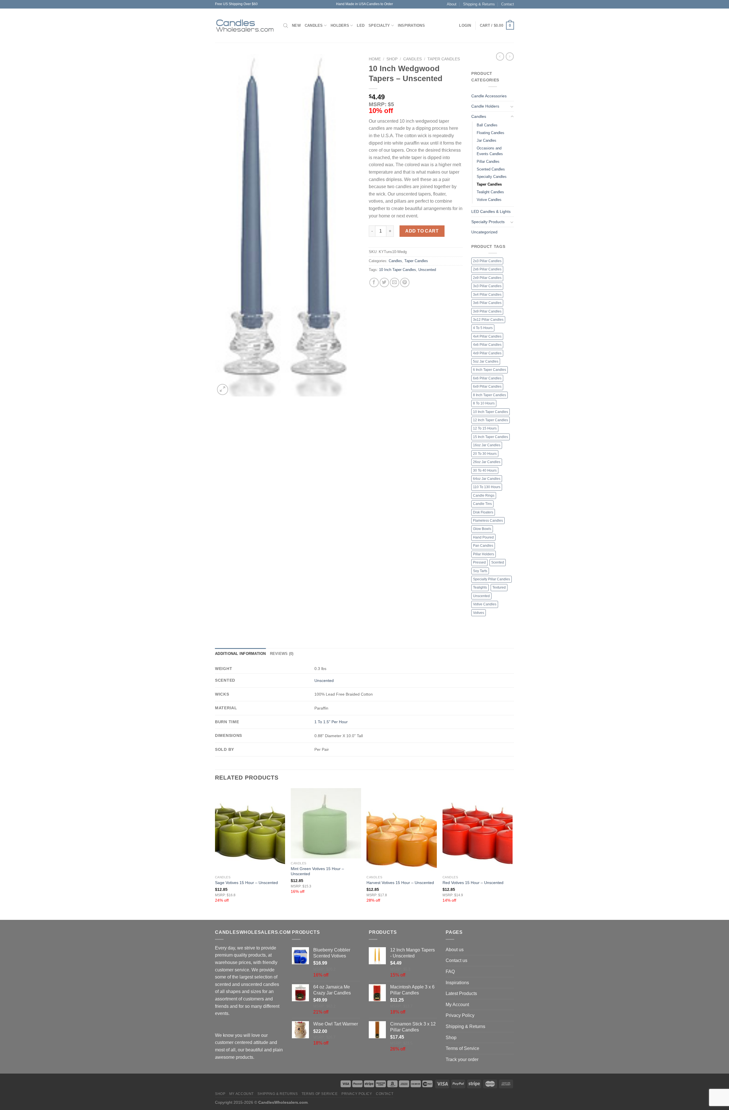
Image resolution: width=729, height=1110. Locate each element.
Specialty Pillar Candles (491, 579)
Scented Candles (491, 169)
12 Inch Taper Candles (490, 420)
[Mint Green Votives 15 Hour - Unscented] (326, 823)
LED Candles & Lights (491, 211)
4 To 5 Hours (483, 328)
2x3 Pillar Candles (487, 261)
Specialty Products (488, 221)
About (451, 4)
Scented (497, 562)
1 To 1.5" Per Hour (331, 722)
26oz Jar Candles (486, 462)
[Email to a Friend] (394, 282)
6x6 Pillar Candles (487, 378)
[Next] (512, 853)
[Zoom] (222, 389)
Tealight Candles (490, 192)
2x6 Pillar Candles (487, 269)
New (296, 25)
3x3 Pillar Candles (487, 286)
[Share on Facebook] (374, 282)
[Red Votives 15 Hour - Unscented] (478, 830)
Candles (314, 25)
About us (455, 949)
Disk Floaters (483, 512)
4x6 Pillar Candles (487, 344)
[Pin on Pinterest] (404, 282)
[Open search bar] (285, 25)
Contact (507, 4)
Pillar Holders (483, 554)
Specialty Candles (492, 176)
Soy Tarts (480, 571)
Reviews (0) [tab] (282, 653)
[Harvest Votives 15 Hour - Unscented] (401, 830)
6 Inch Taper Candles (489, 369)
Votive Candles (489, 200)
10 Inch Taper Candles (397, 270)
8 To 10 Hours (484, 403)
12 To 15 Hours (485, 428)
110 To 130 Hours (486, 487)
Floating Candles (490, 133)
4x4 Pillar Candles (487, 336)
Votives (478, 612)
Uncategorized (484, 232)
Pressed (479, 562)
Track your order (462, 1059)
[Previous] (215, 853)
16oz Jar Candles (486, 445)
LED (360, 25)
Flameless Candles (488, 520)
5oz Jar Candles (485, 361)
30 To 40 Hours (485, 470)
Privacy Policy (460, 1015)
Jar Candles (486, 140)
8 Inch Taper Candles (489, 395)
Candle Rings (483, 495)
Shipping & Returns (479, 4)
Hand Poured (483, 537)
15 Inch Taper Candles (490, 437)
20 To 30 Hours (485, 453)
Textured (499, 587)
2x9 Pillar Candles (487, 277)
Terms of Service (462, 1048)
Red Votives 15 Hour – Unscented (473, 882)
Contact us (456, 960)
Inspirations (411, 25)
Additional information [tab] (240, 653)
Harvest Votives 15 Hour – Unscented (400, 882)
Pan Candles (483, 545)
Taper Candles (443, 59)
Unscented (427, 270)
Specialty (379, 25)
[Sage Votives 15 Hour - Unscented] (250, 830)
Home (375, 59)
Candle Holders (485, 106)
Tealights (480, 587)
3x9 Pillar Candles (487, 311)
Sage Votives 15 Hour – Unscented (246, 882)
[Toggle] (512, 106)
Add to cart (422, 231)
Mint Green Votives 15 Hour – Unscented (317, 871)
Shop (392, 59)
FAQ (450, 971)
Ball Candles (487, 125)
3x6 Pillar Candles (487, 303)
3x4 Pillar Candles (487, 294)
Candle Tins (482, 503)
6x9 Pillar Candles (487, 386)
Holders (340, 25)
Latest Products (461, 993)
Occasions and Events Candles (490, 151)
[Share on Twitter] (384, 282)
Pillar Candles (488, 161)
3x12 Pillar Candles (488, 319)
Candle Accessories (489, 96)
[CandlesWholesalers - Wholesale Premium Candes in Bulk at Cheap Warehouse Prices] (245, 25)
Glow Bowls (482, 529)
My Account (457, 1004)
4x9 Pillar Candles (487, 353)
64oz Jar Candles (486, 478)
